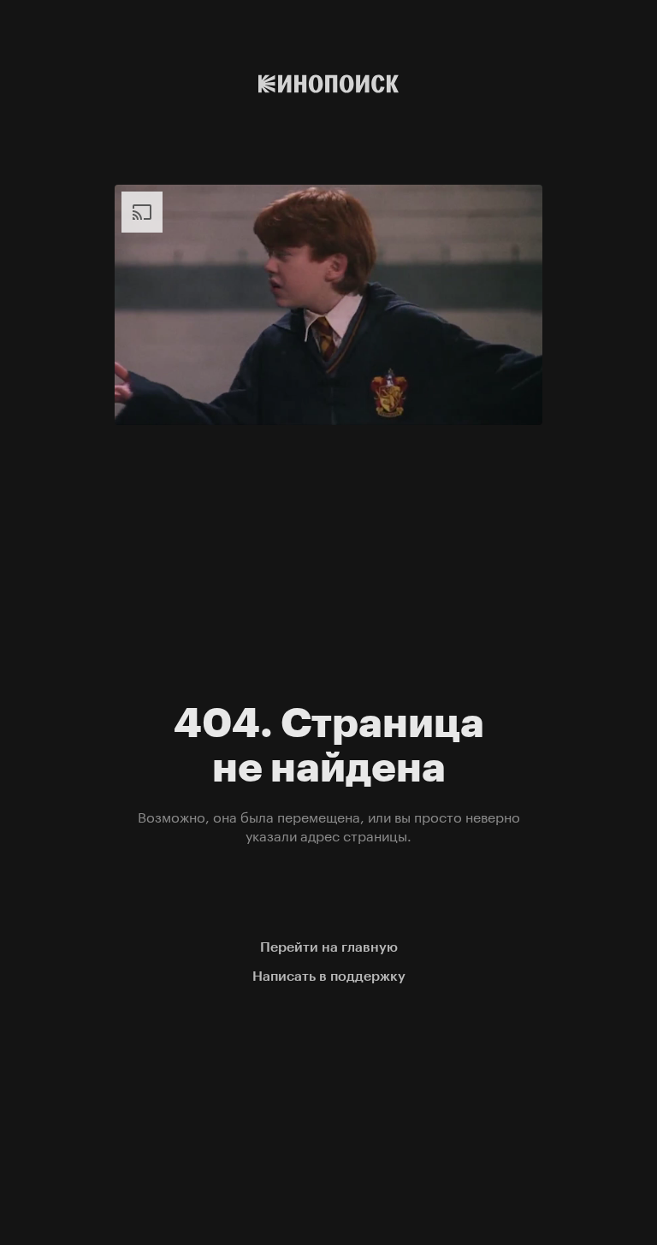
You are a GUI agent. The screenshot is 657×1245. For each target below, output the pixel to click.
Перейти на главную (329, 947)
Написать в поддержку (328, 976)
